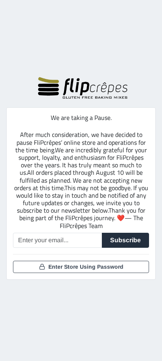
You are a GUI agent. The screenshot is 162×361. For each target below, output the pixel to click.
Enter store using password (85, 267)
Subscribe (125, 240)
